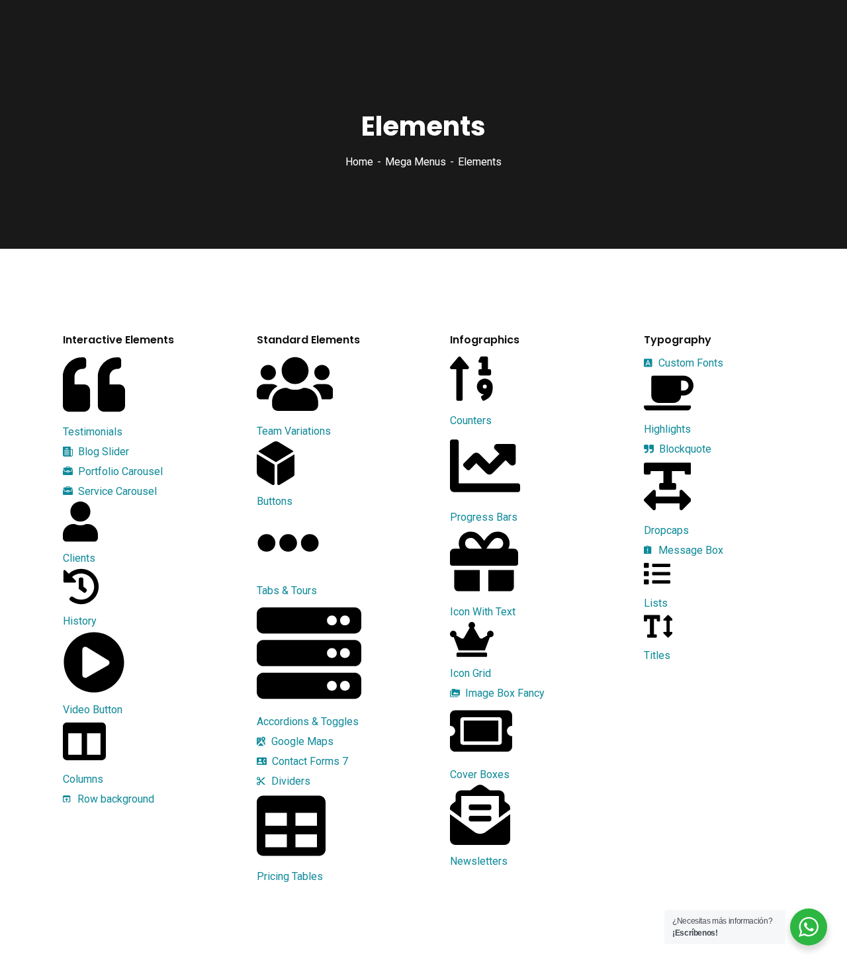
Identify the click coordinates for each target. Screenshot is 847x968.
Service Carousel (116, 491)
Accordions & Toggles (308, 721)
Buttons (274, 501)
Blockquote (683, 449)
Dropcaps (666, 530)
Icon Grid (470, 673)
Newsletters (479, 861)
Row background (114, 799)
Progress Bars (483, 517)
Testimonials (92, 431)
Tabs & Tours (287, 590)
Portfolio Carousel (119, 471)
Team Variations (294, 431)
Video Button (92, 709)
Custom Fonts (689, 363)
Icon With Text (482, 611)
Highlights (667, 429)
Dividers (289, 781)
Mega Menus (415, 161)
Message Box (689, 550)
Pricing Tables (290, 876)
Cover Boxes (480, 774)
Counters (471, 420)
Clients (79, 558)
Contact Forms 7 (308, 761)
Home (359, 161)
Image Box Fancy (504, 693)
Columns (83, 779)
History (80, 621)
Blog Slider (102, 451)
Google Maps (301, 741)
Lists (656, 603)
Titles (657, 655)
